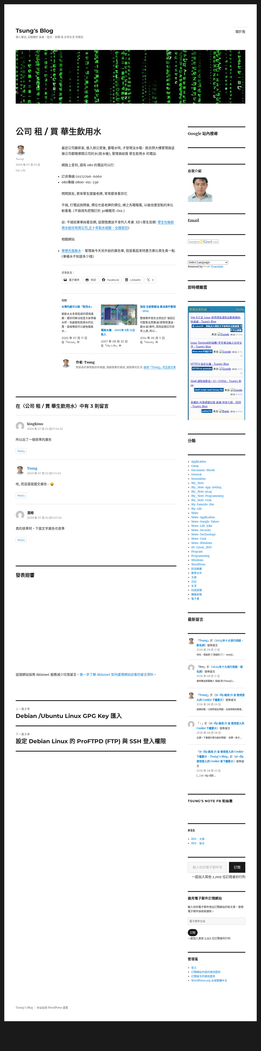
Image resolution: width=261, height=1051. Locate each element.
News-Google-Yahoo (205, 521)
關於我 (240, 32)
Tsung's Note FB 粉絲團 (210, 801)
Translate (217, 266)
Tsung (20, 159)
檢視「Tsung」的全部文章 (160, 367)
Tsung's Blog (34, 30)
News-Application (203, 517)
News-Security (201, 530)
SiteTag (240, 309)
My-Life (20, 170)
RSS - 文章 (198, 839)
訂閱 (237, 867)
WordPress (198, 564)
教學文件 (196, 573)
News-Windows (201, 543)
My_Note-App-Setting (206, 487)
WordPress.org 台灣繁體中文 (209, 980)
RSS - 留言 (198, 843)
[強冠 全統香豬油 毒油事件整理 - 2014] (159, 324)
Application (198, 461)
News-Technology (203, 534)
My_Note (197, 483)
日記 (194, 581)
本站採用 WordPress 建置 (52, 1007)
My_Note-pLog (201, 491)
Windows (197, 560)
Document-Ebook (203, 470)
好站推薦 (196, 568)
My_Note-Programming (207, 496)
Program (197, 551)
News (194, 513)
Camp (195, 466)
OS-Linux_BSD (201, 547)
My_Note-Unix (201, 500)
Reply (21, 451)
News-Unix (198, 538)
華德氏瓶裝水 (71, 251)
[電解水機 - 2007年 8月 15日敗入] (119, 315)
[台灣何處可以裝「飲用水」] (81, 324)
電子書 (195, 598)
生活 (194, 586)
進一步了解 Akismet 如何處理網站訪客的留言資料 (117, 674)
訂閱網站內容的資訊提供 (205, 972)
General (196, 474)
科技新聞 (196, 590)
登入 (194, 967)
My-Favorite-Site (202, 504)
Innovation (198, 479)
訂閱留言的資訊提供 (203, 976)
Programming (200, 556)
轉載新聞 (196, 594)
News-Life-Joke (201, 526)
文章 (194, 577)
